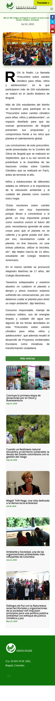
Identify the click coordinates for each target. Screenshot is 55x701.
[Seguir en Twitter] (52, 21)
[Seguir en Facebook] (52, 17)
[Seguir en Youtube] (52, 31)
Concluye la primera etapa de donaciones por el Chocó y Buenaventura (23, 398)
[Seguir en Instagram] (52, 26)
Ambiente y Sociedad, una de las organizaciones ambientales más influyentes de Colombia (25, 554)
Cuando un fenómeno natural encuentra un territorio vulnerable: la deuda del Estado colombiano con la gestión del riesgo (27, 453)
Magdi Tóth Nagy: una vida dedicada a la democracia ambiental (28, 502)
